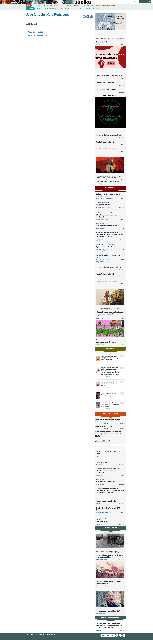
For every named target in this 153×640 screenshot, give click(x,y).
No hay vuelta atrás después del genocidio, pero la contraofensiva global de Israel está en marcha (110, 234)
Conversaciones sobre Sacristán (107, 181)
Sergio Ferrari (99, 207)
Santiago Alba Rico (100, 613)
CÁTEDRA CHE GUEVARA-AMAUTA (110, 617)
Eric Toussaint (99, 630)
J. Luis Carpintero (100, 44)
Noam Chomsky (110, 589)
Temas (28, 5)
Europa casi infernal (103, 205)
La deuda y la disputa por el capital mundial (108, 195)
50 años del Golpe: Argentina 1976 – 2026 (108, 256)
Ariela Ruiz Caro (100, 228)
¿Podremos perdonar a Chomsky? (108, 611)
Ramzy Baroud (99, 239)
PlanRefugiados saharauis (105, 83)
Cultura (49, 5)
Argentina (103, 261)
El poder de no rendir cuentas (106, 226)
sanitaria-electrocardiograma (106, 89)
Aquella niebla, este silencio (106, 247)
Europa (73, 8)
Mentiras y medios (88, 5)
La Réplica (110, 447)
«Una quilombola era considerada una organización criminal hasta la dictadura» (109, 314)
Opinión (98, 5)
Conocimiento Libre (39, 5)
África (39, 8)
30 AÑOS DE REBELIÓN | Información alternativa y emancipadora (110, 33)
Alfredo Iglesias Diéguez (101, 559)
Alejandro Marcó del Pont (102, 198)
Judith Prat (98, 249)
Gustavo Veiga (99, 318)
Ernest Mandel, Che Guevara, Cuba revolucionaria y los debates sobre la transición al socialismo (109, 626)
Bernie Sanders (99, 438)
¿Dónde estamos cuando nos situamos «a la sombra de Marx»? (109, 556)
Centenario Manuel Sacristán (110, 155)
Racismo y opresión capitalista (104, 250)
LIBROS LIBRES (110, 348)
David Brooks (98, 443)
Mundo (80, 8)
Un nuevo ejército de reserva (106, 342)
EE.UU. (60, 8)
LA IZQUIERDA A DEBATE (110, 527)
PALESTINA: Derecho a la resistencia (110, 131)
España (67, 8)
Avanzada (136, 1)
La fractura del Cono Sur (103, 427)
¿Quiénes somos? (107, 635)
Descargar (122, 356)
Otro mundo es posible (108, 5)
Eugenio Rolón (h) (100, 259)
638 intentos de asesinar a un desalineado (106, 216)
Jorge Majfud (99, 219)
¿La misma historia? (102, 441)
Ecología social (58, 5)
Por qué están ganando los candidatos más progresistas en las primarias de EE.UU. (108, 434)
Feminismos (77, 5)
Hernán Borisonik (100, 344)
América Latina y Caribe (49, 8)
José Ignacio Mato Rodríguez (35, 35)
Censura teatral (101, 42)
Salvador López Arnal (101, 184)
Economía (68, 5)
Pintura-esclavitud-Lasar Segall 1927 (109, 76)
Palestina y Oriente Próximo (92, 8)
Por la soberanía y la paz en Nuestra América (110, 70)
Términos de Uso (63, 634)
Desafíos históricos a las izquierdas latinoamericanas (108, 582)
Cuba (103, 219)
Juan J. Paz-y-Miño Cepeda (102, 586)
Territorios (30, 8)
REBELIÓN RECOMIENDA (110, 187)
